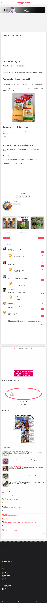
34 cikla (5, 494)
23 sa (4, 498)
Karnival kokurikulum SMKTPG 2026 (10, 530)
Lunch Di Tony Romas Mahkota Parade (10, 499)
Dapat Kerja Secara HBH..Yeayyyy (9, 519)
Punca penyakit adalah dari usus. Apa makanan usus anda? (18, 136)
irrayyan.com (23, 2)
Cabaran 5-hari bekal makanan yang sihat (23, 231)
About (15, 348)
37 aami (5, 506)
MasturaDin (16, 282)
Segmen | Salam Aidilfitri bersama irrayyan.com (18, 451)
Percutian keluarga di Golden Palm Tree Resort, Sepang (14, 515)
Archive (31, 348)
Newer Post (6, 238)
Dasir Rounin (7, 575)
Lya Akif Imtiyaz (11, 289)
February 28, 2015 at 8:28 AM (14, 277)
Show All (43, 533)
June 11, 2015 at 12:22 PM (13, 320)
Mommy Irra (23, 401)
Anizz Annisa (11, 275)
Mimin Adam (10, 303)
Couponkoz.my (7, 585)
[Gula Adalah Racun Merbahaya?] (9, 223)
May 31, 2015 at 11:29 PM (19, 270)
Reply (43, 279)
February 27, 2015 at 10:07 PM (14, 249)
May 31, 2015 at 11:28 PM (13, 313)
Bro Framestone (7, 565)
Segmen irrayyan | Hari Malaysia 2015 (16, 466)
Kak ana (5, 514)
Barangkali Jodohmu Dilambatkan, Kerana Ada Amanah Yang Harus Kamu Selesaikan (20, 522)
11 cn (4, 529)
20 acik (4, 521)
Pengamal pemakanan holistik (37, 231)
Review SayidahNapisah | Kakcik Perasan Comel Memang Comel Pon (22, 459)
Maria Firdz (6, 569)
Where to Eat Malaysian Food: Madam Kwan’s (12, 507)
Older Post (41, 238)
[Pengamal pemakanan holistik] (37, 223)
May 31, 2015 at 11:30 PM (19, 256)
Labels (26, 348)
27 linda (5, 510)
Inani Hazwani (11, 261)
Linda (5, 572)
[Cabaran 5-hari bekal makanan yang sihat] (23, 223)
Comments (21, 348)
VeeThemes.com (22, 601)
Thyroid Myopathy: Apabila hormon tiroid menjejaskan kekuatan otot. (16, 495)
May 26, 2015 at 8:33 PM (13, 304)
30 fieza (5, 518)
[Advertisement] (23, 22)
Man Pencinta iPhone (9, 582)
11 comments (18, 37)
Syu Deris (6, 588)
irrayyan (15, 201)
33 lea (4, 525)
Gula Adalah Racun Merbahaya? (9, 231)
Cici (5, 578)
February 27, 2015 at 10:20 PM (14, 263)
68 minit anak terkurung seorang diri (16, 481)
